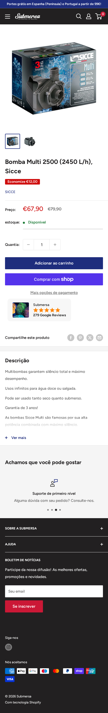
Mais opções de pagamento (54, 292)
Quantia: (12, 244)
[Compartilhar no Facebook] (70, 337)
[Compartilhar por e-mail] (99, 337)
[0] (99, 16)
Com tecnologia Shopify (23, 702)
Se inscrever (24, 606)
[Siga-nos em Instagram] (8, 647)
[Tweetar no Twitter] (89, 337)
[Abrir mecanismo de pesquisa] (79, 16)
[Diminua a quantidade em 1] (28, 244)
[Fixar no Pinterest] (80, 337)
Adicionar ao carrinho (54, 263)
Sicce (10, 192)
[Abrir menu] (7, 17)
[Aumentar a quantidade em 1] (55, 244)
